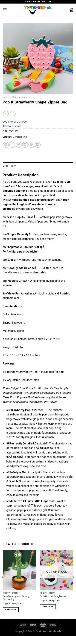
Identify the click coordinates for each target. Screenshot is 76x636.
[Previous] (2, 584)
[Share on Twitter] (19, 145)
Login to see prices (15, 121)
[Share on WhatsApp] (6, 145)
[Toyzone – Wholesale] (38, 10)
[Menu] (5, 9)
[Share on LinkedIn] (38, 145)
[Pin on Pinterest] (31, 145)
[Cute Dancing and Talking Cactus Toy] (19, 570)
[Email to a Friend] (25, 145)
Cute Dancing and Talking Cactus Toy (16, 598)
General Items (19, 97)
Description (9, 165)
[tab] (38, 165)
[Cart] (71, 10)
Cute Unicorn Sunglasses (53, 596)
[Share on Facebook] (12, 145)
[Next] (73, 584)
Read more (10, 609)
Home (6, 97)
